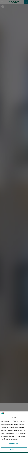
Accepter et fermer (14, 449)
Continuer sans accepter (14, 443)
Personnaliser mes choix (14, 446)
